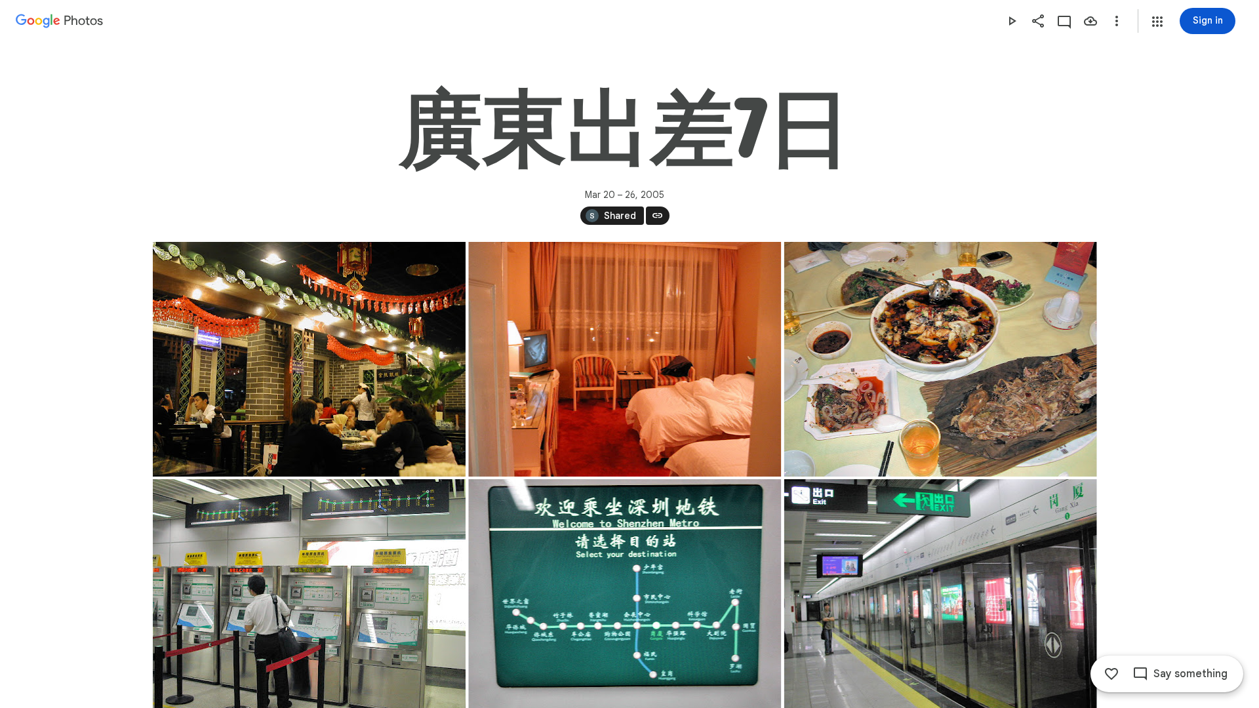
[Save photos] (1090, 21)
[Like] (1111, 674)
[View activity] (1064, 21)
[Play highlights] (1012, 21)
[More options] (1117, 21)
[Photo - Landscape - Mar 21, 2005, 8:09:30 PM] (940, 359)
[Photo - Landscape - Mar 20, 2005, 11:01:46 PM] (309, 359)
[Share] (1038, 21)
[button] (1157, 22)
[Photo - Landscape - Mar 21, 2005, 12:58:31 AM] (624, 359)
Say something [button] (1190, 673)
